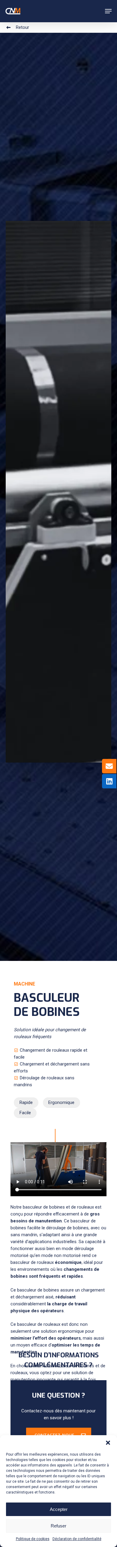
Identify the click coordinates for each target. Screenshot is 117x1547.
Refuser (58, 1525)
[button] (108, 1443)
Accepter (59, 1509)
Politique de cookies (33, 1539)
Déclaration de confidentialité (76, 1539)
